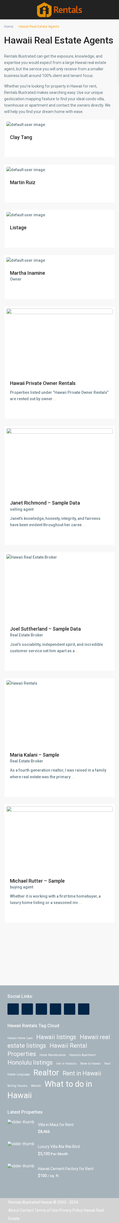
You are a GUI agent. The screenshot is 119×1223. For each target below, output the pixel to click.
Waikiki (36, 1086)
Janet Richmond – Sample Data (45, 503)
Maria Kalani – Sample (34, 755)
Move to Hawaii (90, 1063)
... (55, 399)
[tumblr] (69, 1009)
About (13, 1210)
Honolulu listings (30, 1062)
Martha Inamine (27, 273)
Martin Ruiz (22, 182)
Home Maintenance (53, 1055)
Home (8, 27)
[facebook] (13, 1009)
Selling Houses (17, 1086)
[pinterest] (83, 1009)
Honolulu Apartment (82, 1055)
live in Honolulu (66, 1063)
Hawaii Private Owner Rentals (43, 383)
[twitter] (41, 1009)
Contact (27, 1210)
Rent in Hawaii (82, 1073)
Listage (18, 227)
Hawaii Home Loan (20, 1038)
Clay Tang (21, 137)
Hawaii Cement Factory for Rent (66, 1169)
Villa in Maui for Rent (56, 1124)
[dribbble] (55, 1009)
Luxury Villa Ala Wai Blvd (59, 1146)
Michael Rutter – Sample (37, 881)
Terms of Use (46, 1210)
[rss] (27, 1009)
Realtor (46, 1072)
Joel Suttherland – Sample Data (45, 629)
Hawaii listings (56, 1037)
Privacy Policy (71, 1210)
